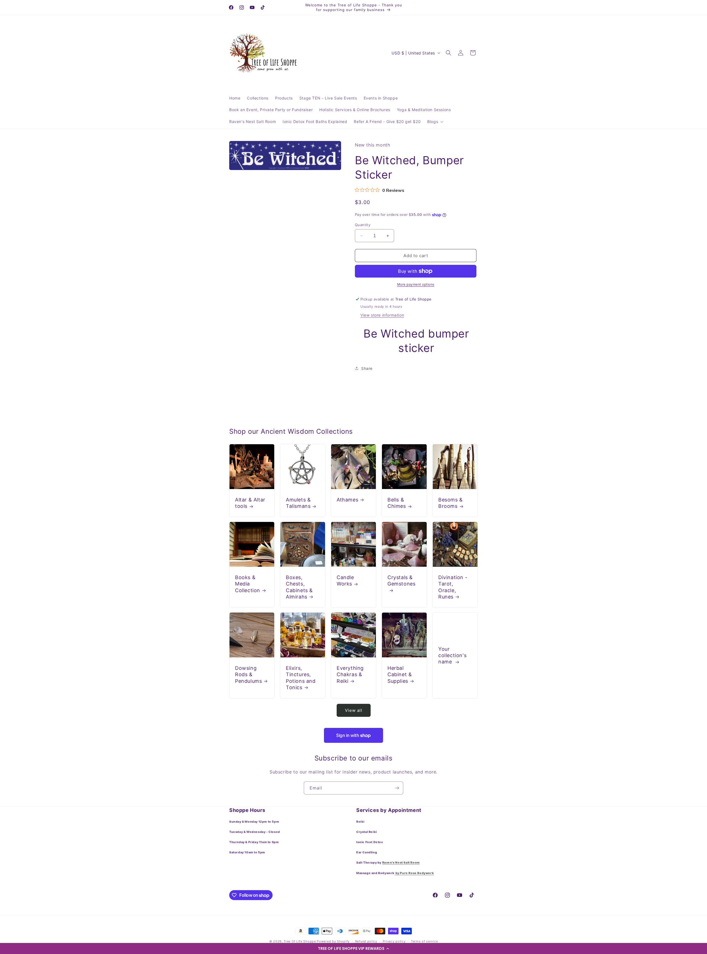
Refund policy (366, 941)
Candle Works (345, 580)
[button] (353, 948)
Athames (347, 500)
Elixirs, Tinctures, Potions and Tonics (301, 677)
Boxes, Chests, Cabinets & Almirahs (299, 587)
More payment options (415, 284)
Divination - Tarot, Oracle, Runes (452, 587)
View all (353, 710)
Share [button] (367, 368)
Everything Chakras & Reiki (350, 674)
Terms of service (424, 941)
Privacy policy (394, 941)
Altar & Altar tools (250, 503)
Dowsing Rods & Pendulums (248, 674)
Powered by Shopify (333, 941)
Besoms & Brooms (450, 503)
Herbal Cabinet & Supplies (399, 674)
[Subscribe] (397, 788)
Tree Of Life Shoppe (300, 941)
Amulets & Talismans (298, 503)
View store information (382, 315)
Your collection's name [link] (452, 655)
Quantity (362, 225)
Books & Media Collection (247, 583)
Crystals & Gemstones (401, 580)
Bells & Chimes (396, 503)
